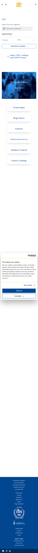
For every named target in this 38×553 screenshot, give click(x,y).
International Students (19, 485)
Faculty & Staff (19, 489)
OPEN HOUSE (19, 88)
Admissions (19, 499)
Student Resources (19, 487)
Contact (19, 530)
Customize (17, 296)
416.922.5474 (19, 533)
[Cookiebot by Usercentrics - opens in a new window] (28, 256)
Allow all (19, 290)
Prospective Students (19, 480)
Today (19, 40)
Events (19, 501)
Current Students (19, 483)
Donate (19, 495)
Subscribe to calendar (18, 46)
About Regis (19, 493)
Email (19, 535)
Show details (28, 285)
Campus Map (19, 528)
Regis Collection (19, 504)
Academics (19, 497)
